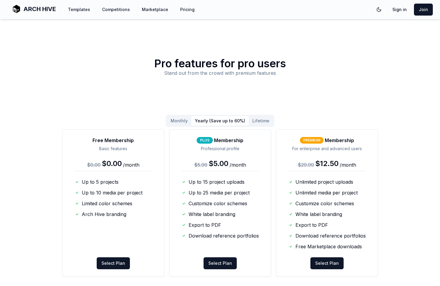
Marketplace (155, 9)
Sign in (399, 9)
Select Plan (113, 263)
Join (423, 9)
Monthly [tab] (179, 120)
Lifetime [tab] (260, 120)
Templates (79, 9)
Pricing (187, 9)
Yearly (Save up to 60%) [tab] (220, 120)
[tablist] (220, 121)
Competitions (116, 9)
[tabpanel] (220, 203)
